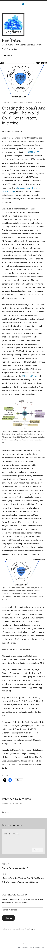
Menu (9, 55)
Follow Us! (8, 918)
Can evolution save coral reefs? (15, 866)
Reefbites (11, 40)
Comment (37, 850)
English (7, 812)
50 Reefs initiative (29, 376)
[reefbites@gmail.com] (23, 5)
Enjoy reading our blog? (14, 895)
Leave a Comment (35, 102)
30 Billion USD (33, 152)
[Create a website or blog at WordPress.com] (23, 944)
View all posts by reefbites (12, 803)
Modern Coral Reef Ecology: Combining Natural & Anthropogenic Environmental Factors (23, 878)
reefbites (22, 102)
